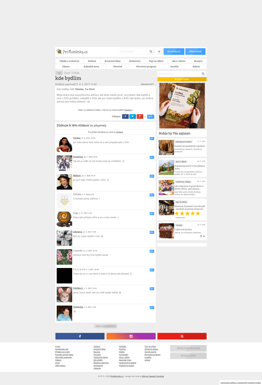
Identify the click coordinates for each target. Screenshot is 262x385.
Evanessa (78, 156)
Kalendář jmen (125, 360)
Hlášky (76, 72)
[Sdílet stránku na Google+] (140, 116)
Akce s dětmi (124, 357)
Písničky (122, 349)
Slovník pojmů (150, 352)
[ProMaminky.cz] (73, 52)
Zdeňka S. (78, 288)
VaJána (76, 137)
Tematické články (101, 357)
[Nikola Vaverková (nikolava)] (64, 238)
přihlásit (119, 132)
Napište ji (128, 110)
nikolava (77, 231)
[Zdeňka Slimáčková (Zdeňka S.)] (64, 294)
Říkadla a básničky (101, 363)
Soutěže (147, 357)
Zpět (59, 73)
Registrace (173, 51)
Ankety (147, 360)
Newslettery (188, 355)
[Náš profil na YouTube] (182, 336)
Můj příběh (98, 360)
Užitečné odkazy (151, 349)
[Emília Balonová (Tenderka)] (64, 313)
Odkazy (58, 360)
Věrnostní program (152, 354)
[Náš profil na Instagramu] (130, 336)
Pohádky (122, 346)
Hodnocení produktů (127, 363)
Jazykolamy (98, 365)
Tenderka (78, 306)
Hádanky (97, 368)
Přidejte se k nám (62, 352)
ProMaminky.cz (117, 376)
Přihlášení (195, 51)
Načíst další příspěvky (105, 326)
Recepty (97, 352)
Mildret (77, 175)
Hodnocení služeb (126, 365)
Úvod (67, 72)
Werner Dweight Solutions (153, 376)
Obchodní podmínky (63, 357)
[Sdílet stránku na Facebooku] (125, 116)
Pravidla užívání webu (64, 354)
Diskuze (97, 346)
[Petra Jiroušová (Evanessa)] (64, 163)
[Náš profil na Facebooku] (79, 336)
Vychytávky (123, 354)
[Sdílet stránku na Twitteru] (132, 116)
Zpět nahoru (60, 365)
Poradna (97, 354)
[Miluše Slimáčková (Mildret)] (64, 182)
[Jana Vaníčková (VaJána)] (64, 144)
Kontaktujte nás (61, 349)
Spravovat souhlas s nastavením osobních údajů (240, 382)
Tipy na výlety (150, 346)
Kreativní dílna (100, 349)
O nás (57, 346)
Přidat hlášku (183, 79)
